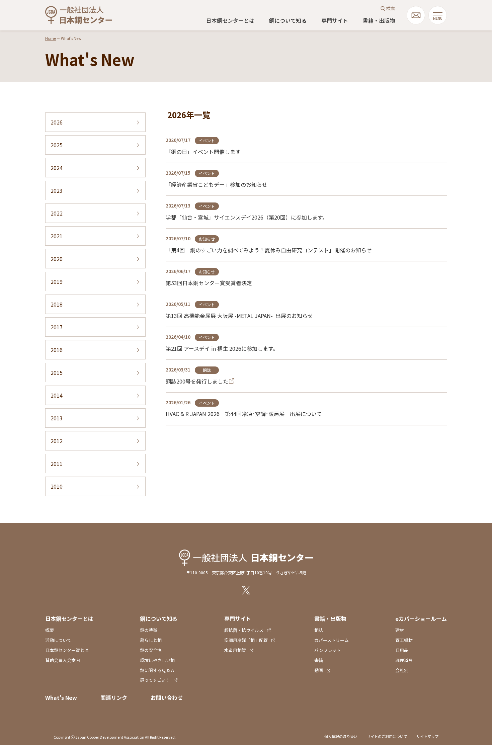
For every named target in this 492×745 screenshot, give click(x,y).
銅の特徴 (148, 630)
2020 (57, 259)
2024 (57, 168)
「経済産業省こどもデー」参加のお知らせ (216, 184)
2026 (57, 122)
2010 (57, 486)
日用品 (401, 650)
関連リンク (113, 697)
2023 (57, 190)
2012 (57, 441)
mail (416, 15)
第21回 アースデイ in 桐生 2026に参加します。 (222, 348)
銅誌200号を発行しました (197, 381)
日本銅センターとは (230, 20)
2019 (57, 281)
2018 (57, 304)
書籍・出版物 (379, 20)
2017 (57, 327)
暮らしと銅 (151, 640)
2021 (57, 236)
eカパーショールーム (421, 618)
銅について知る (288, 20)
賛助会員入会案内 (62, 660)
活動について (58, 640)
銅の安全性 (151, 650)
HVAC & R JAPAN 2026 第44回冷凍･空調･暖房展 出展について (244, 414)
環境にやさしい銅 (157, 660)
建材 (399, 630)
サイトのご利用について (387, 736)
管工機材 (404, 640)
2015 (57, 372)
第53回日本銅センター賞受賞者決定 (209, 283)
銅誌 (318, 630)
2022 (57, 213)
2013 (57, 418)
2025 (57, 145)
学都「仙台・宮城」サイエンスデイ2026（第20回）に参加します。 (247, 217)
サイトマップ (427, 736)
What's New (61, 697)
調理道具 (404, 660)
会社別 (401, 670)
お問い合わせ (167, 697)
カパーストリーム (331, 640)
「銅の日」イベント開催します (203, 152)
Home (50, 38)
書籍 (318, 660)
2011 (57, 464)
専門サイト (334, 20)
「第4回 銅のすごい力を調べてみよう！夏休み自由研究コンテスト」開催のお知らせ (269, 250)
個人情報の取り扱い (340, 736)
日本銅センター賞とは (67, 650)
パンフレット (327, 650)
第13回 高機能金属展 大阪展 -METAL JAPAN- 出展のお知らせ (239, 316)
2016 (57, 350)
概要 (49, 630)
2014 (57, 395)
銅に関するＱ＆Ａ (157, 670)
